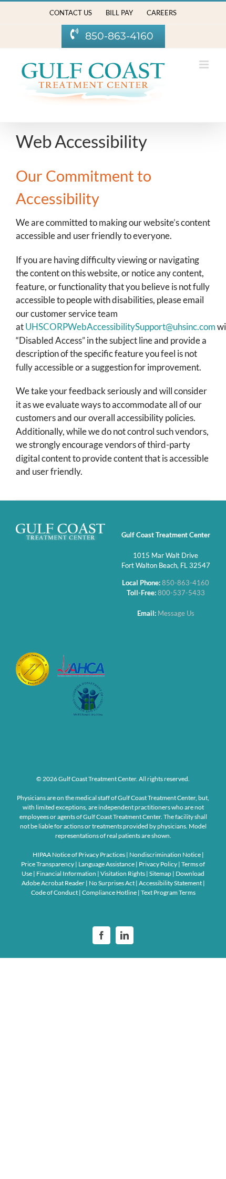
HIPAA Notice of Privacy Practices (79, 854)
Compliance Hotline (109, 892)
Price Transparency (47, 864)
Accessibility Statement (170, 883)
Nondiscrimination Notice (165, 854)
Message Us (176, 613)
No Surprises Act (112, 883)
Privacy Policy (158, 864)
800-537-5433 (181, 592)
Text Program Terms (168, 892)
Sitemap (160, 873)
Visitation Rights (123, 873)
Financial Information (66, 873)
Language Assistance (107, 864)
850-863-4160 (185, 582)
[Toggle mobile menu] (204, 64)
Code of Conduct (54, 892)
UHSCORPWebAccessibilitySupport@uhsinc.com (120, 326)
